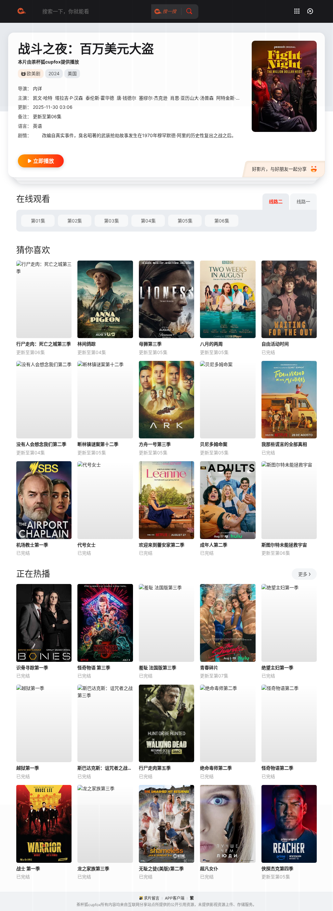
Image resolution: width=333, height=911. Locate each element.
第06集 (221, 220)
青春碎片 (209, 667)
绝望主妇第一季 (277, 667)
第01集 (38, 220)
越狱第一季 (27, 768)
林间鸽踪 (86, 344)
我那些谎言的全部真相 (284, 444)
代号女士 (86, 545)
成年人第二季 (213, 545)
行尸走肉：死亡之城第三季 (43, 344)
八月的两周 (211, 344)
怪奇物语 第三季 (93, 667)
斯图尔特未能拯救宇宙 (284, 545)
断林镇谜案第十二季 (97, 444)
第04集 (148, 220)
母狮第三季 (150, 344)
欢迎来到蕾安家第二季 (161, 545)
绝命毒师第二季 (216, 768)
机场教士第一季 (32, 545)
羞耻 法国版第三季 (157, 667)
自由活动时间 (275, 344)
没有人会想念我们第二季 (41, 444)
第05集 (185, 220)
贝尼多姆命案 (213, 444)
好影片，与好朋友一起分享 (279, 169)
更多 (302, 574)
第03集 (111, 220)
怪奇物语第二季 (277, 768)
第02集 (74, 220)
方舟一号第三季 (155, 444)
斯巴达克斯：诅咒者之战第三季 (105, 768)
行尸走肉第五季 (155, 768)
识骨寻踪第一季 (32, 667)
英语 (37, 126)
